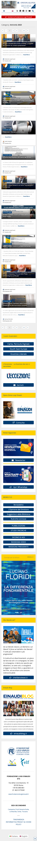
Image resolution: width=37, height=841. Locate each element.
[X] (17, 10)
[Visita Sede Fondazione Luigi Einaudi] (19, 7)
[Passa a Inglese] (12, 12)
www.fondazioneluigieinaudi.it (18, 794)
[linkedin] (20, 10)
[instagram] (26, 10)
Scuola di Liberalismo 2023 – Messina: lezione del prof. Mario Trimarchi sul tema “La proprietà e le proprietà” (18, 185)
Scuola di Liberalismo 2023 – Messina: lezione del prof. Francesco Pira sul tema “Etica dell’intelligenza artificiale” (17, 274)
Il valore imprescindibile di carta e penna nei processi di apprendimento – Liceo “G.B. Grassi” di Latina (18, 100)
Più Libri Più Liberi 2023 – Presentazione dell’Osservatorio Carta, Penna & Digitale (16, 74)
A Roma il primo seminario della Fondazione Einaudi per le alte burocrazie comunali (16, 304)
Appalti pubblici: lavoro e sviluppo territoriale (17, 246)
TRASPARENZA (18, 819)
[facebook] (23, 10)
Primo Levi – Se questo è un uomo (14, 132)
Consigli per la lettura (11, 557)
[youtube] (30, 10)
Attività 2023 (7, 39)
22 (24, 30)
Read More (26, 54)
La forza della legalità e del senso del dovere (17, 157)
